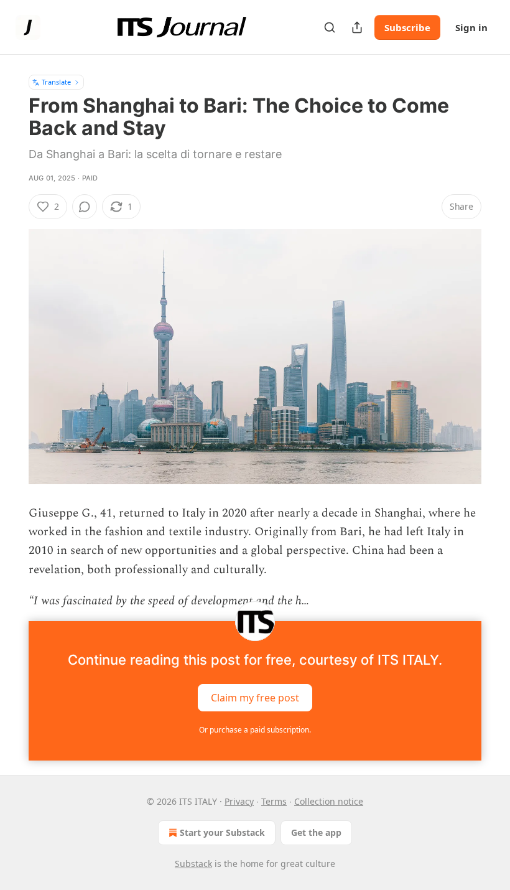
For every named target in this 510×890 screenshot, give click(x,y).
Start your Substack (222, 832)
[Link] (11, 504)
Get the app (316, 832)
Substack (193, 863)
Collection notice (328, 801)
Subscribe (407, 27)
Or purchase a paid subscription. (255, 729)
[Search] (329, 27)
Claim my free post (255, 697)
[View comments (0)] (84, 206)
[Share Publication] (357, 27)
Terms (274, 801)
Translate (56, 82)
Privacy (239, 801)
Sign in (471, 27)
